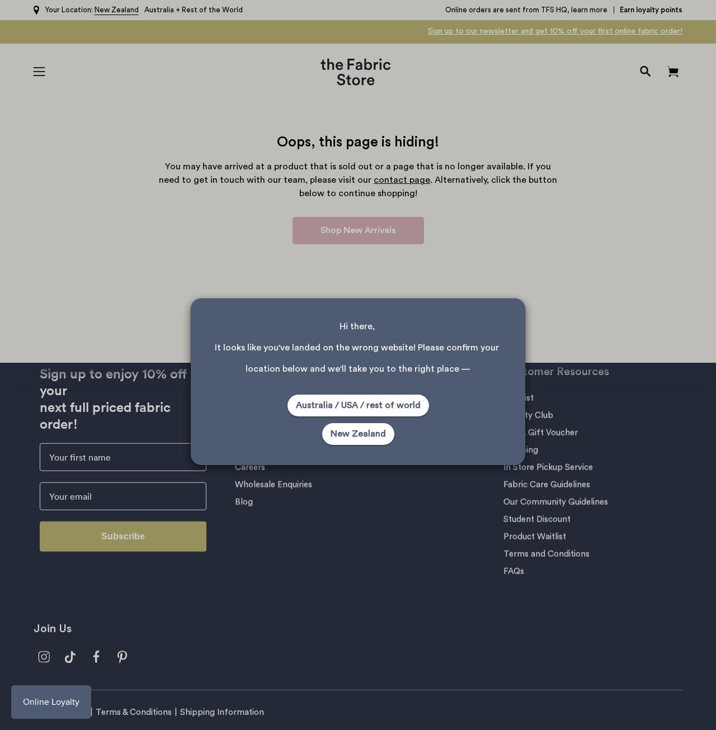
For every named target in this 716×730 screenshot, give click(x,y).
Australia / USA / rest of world (358, 405)
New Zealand (358, 433)
